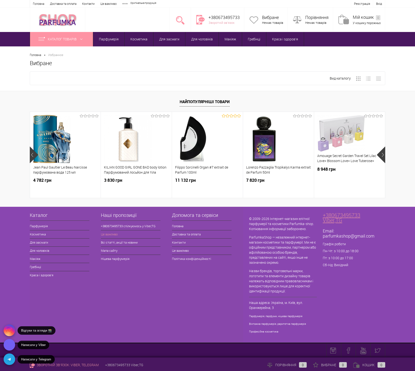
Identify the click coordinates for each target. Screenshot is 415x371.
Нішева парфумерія (115, 259)
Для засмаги (169, 39)
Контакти (88, 4)
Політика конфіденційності (191, 259)
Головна (38, 4)
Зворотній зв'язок (221, 22)
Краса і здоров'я (285, 39)
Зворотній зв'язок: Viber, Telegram (67, 365)
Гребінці (254, 39)
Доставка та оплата (63, 4)
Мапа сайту (109, 250)
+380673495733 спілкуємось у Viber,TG (128, 226)
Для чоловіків (202, 39)
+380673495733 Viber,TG (341, 218)
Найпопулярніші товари (205, 101)
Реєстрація (362, 3)
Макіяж (230, 39)
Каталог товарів (62, 39)
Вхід (379, 3)
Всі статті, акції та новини (119, 242)
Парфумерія (109, 39)
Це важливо (108, 4)
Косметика (138, 39)
